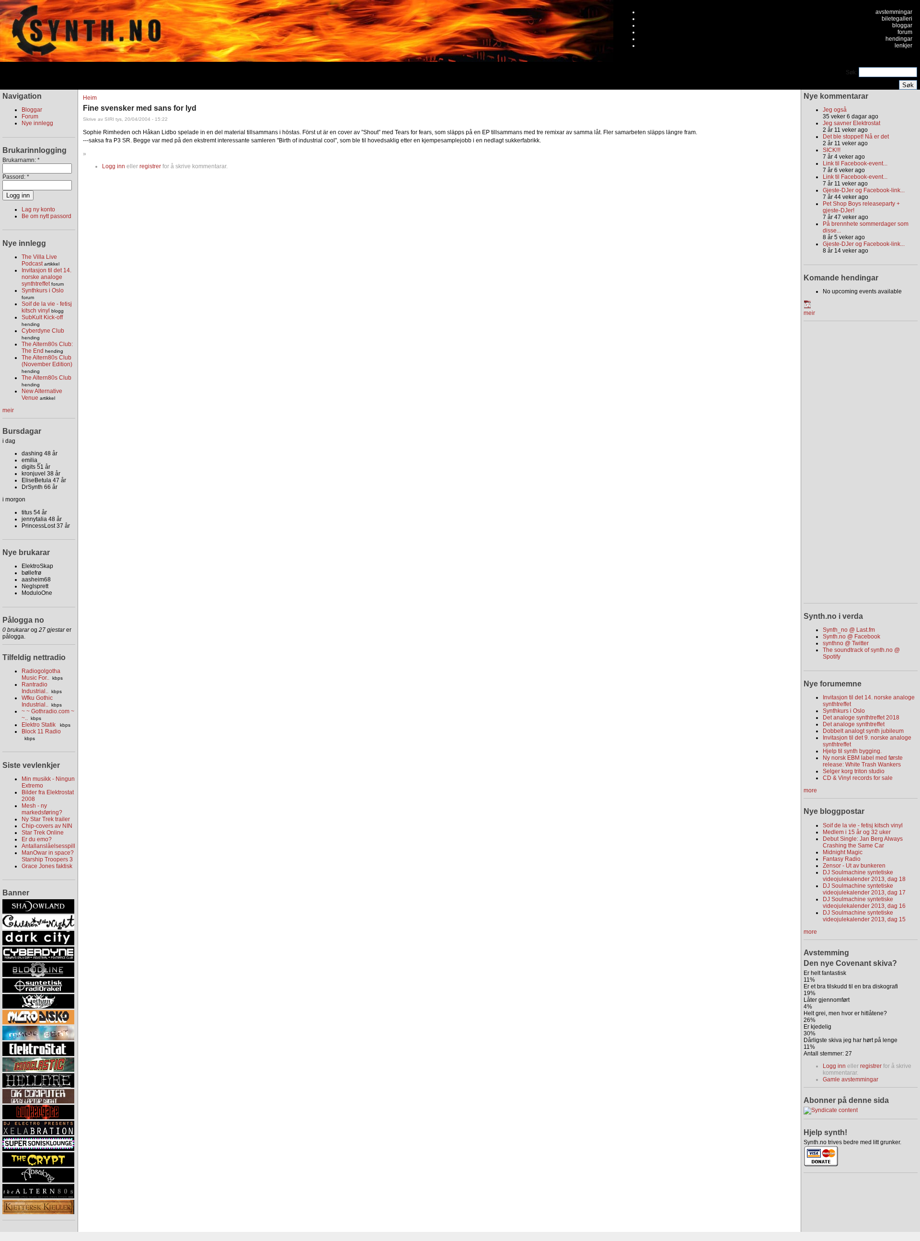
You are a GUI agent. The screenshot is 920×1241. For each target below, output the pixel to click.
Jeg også (835, 109)
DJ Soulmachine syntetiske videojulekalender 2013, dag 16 (864, 902)
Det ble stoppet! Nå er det (856, 136)
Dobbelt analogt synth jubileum (863, 731)
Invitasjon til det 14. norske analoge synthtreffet (46, 277)
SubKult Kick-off (42, 317)
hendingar (899, 38)
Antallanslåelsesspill (48, 846)
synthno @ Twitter (846, 643)
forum (904, 32)
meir (8, 410)
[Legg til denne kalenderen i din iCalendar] (807, 306)
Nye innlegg (37, 123)
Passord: (15, 177)
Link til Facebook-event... (855, 163)
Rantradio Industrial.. (35, 688)
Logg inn (113, 166)
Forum (30, 116)
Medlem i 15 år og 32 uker (857, 832)
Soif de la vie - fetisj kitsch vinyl (47, 307)
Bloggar (32, 109)
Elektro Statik (39, 724)
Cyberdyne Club (43, 330)
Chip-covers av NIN (47, 826)
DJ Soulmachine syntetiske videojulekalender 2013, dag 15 (864, 916)
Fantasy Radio (842, 859)
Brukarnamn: (21, 160)
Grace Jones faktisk (47, 866)
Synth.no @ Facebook (851, 636)
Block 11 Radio (41, 731)
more (810, 790)
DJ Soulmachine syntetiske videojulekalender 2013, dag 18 (864, 875)
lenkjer (903, 45)
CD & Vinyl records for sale (858, 778)
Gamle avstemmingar (850, 1079)
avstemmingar (893, 12)
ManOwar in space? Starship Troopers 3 (48, 856)
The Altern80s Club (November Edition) (47, 361)
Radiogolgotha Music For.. (41, 674)
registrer (150, 166)
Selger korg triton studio (854, 771)
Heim (90, 97)
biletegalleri (897, 18)
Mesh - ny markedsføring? (42, 809)
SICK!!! (831, 150)
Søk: (852, 72)
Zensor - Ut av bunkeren (854, 865)
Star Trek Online (43, 832)
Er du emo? (37, 839)
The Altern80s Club (46, 377)
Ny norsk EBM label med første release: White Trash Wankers (863, 761)
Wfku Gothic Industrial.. (37, 701)
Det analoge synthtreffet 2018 (861, 717)
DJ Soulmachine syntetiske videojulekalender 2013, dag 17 (864, 889)
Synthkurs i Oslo (43, 290)
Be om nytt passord (46, 216)
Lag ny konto (38, 209)
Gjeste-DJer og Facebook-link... (864, 190)
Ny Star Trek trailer (46, 819)
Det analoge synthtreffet (854, 724)
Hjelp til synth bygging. (852, 751)
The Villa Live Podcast (39, 260)
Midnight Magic (842, 852)
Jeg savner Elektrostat (851, 123)
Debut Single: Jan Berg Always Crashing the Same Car (863, 842)
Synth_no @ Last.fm (849, 629)
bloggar (902, 25)
